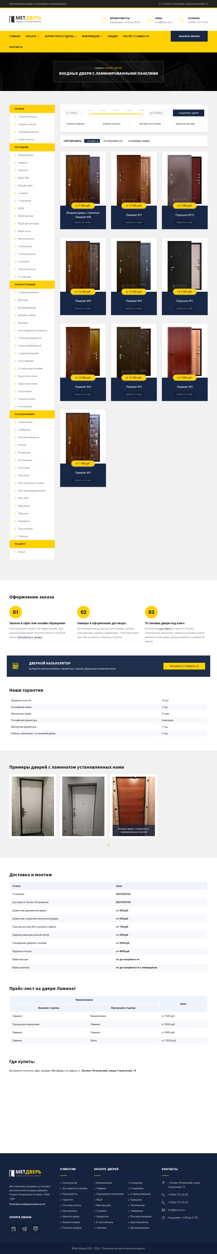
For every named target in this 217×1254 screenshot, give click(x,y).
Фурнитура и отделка (59, 36)
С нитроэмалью (27, 254)
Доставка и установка (75, 1188)
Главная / (100, 68)
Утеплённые (25, 406)
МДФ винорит (26, 216)
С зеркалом (24, 200)
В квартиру (24, 452)
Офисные (23, 513)
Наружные (24, 505)
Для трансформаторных (32, 490)
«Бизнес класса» (27, 124)
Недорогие (102, 1216)
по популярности (113, 141)
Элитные (101, 1227)
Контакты (16, 47)
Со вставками (26, 361)
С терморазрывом (28, 292)
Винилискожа (25, 155)
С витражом (25, 246)
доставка (164, 628)
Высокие (23, 322)
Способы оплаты (72, 1205)
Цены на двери (71, 1216)
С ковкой (23, 193)
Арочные (23, 300)
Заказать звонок (189, 36)
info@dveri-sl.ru (163, 22)
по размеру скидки (139, 141)
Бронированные (27, 307)
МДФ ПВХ (23, 178)
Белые (21, 551)
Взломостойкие (27, 315)
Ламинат (23, 162)
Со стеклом (24, 276)
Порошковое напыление (110, 1194)
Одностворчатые (27, 383)
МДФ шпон (24, 231)
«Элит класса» (26, 139)
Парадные (24, 521)
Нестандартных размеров (32, 330)
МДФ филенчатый (28, 223)
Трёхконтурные (26, 399)
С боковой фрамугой (29, 338)
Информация (91, 36)
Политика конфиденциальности (27, 1204)
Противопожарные (28, 437)
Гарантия (68, 1199)
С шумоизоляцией (28, 353)
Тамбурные (24, 429)
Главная (14, 36)
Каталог (31, 36)
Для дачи (23, 475)
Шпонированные (139, 1227)
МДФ (21, 208)
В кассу (22, 445)
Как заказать (70, 1211)
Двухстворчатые (27, 376)
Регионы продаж (72, 1227)
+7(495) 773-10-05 (198, 22)
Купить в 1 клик (83, 222)
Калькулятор (70, 1182)
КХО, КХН (23, 498)
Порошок (23, 170)
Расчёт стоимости (136, 36)
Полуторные (25, 391)
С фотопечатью (27, 269)
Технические (25, 422)
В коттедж (24, 467)
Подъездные (25, 528)
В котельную (25, 460)
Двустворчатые (139, 1222)
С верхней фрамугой (29, 345)
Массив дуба (25, 185)
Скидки (113, 36)
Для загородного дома (31, 483)
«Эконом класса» (27, 116)
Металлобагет (26, 238)
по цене (91, 141)
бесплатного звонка (30, 637)
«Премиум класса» (28, 132)
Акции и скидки (71, 1222)
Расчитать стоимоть (183, 666)
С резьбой (23, 261)
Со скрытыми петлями (30, 368)
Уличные (23, 536)
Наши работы (70, 1194)
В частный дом (104, 1222)
